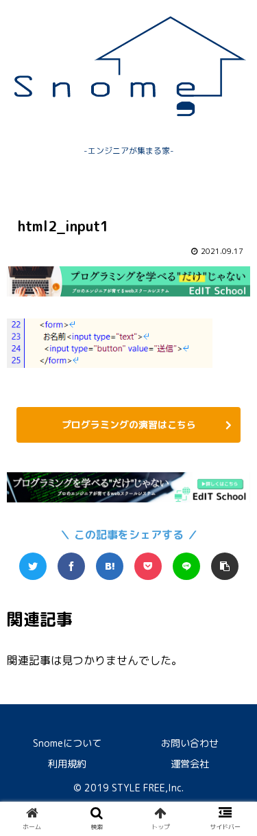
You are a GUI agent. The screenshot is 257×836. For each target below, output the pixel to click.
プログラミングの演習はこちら (129, 424)
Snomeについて (67, 743)
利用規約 (67, 763)
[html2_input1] (109, 566)
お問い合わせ (190, 743)
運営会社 (190, 763)
